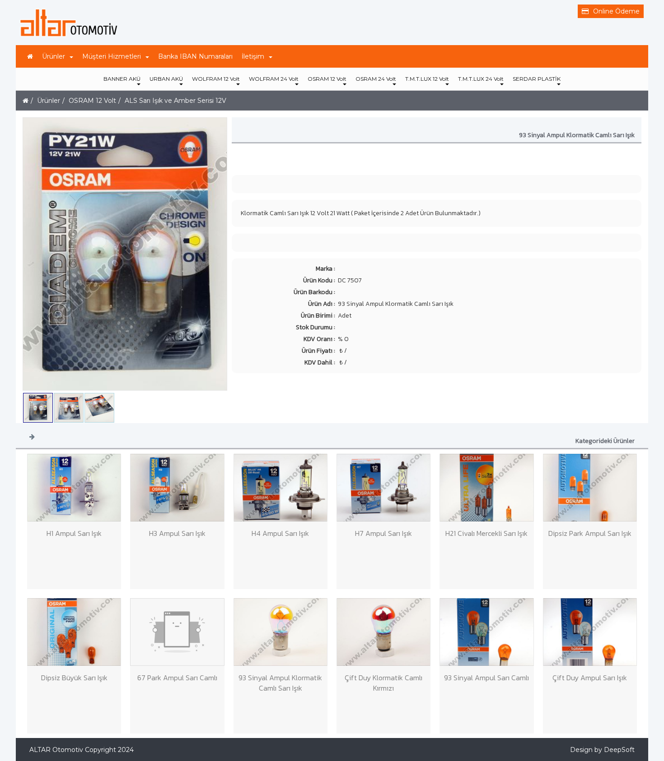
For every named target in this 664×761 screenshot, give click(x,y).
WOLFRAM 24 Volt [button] (274, 78)
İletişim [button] (253, 56)
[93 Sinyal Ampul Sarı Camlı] (486, 632)
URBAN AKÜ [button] (166, 78)
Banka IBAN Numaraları (195, 56)
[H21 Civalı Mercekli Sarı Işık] (486, 487)
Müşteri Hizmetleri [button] (111, 56)
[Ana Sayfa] (30, 56)
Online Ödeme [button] (616, 11)
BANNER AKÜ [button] (121, 78)
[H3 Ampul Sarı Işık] (177, 487)
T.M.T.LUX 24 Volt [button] (481, 78)
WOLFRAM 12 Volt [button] (216, 78)
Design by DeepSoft (602, 750)
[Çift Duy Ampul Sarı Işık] (590, 632)
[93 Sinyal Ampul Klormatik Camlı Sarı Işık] (280, 632)
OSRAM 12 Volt (92, 101)
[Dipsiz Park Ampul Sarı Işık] (590, 487)
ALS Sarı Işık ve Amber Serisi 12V (175, 101)
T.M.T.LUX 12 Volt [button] (427, 78)
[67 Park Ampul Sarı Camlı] (177, 632)
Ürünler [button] (53, 56)
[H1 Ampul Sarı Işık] (74, 487)
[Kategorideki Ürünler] (32, 436)
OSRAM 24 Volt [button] (375, 78)
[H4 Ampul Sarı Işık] (280, 487)
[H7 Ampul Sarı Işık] (383, 487)
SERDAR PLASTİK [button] (537, 78)
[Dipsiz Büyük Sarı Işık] (74, 632)
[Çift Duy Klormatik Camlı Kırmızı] (383, 632)
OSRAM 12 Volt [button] (327, 78)
